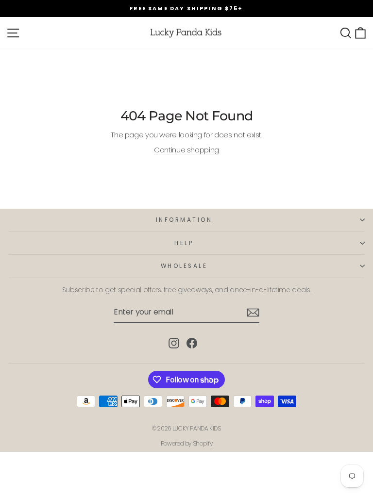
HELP (183, 243)
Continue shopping (186, 150)
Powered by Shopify (186, 443)
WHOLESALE (184, 266)
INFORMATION (184, 220)
